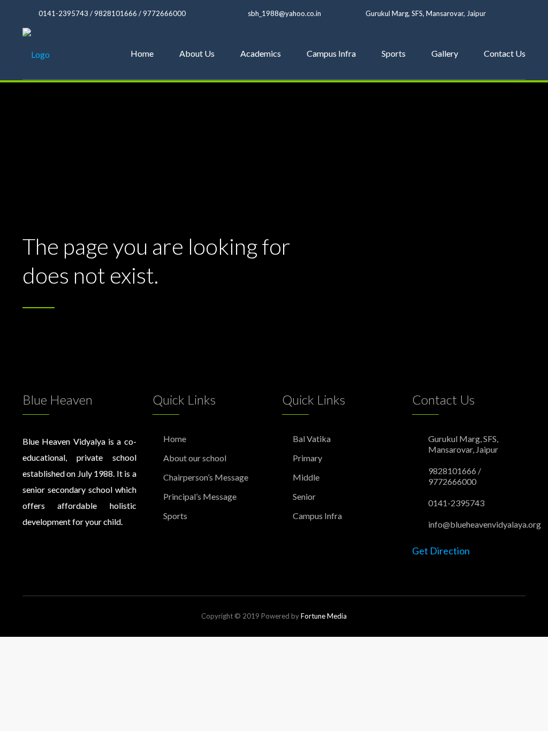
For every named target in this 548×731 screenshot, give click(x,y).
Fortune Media (324, 616)
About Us (197, 53)
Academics (260, 53)
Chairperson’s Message (205, 477)
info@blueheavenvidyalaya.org (484, 524)
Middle (306, 477)
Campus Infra (331, 53)
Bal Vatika (312, 438)
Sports (394, 53)
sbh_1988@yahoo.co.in (284, 13)
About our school (194, 458)
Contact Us (505, 53)
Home (142, 53)
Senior (304, 496)
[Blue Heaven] (36, 53)
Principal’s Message (200, 496)
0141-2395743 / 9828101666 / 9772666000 (112, 13)
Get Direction (441, 551)
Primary (307, 458)
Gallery (444, 53)
